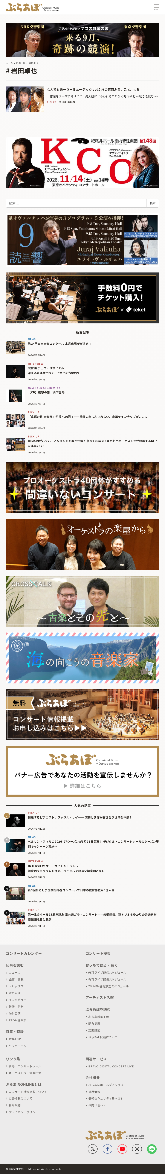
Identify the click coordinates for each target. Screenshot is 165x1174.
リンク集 (13, 1058)
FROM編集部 (17, 1020)
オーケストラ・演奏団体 (25, 1073)
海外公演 (15, 1013)
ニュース (14, 972)
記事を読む (15, 965)
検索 (153, 203)
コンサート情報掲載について (28, 1092)
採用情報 (94, 1092)
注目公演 (15, 993)
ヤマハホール (17, 1046)
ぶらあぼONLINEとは (23, 1084)
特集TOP (15, 1039)
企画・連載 (16, 979)
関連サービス (96, 1058)
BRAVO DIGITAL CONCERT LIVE (111, 1066)
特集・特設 (15, 1031)
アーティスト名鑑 (100, 997)
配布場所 (94, 1023)
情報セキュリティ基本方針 (106, 1098)
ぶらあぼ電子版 (98, 1017)
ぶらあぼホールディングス (106, 1085)
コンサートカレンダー (24, 953)
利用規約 (15, 1105)
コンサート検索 (98, 953)
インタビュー (17, 1000)
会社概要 (93, 1077)
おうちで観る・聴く (102, 965)
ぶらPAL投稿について (103, 1037)
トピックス (16, 986)
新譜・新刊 (16, 1006)
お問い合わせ (97, 1105)
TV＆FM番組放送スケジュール (108, 986)
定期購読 (94, 1030)
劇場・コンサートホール (25, 1066)
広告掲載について (20, 1098)
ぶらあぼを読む (98, 1009)
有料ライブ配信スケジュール (107, 979)
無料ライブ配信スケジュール (107, 972)
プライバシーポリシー (23, 1112)
